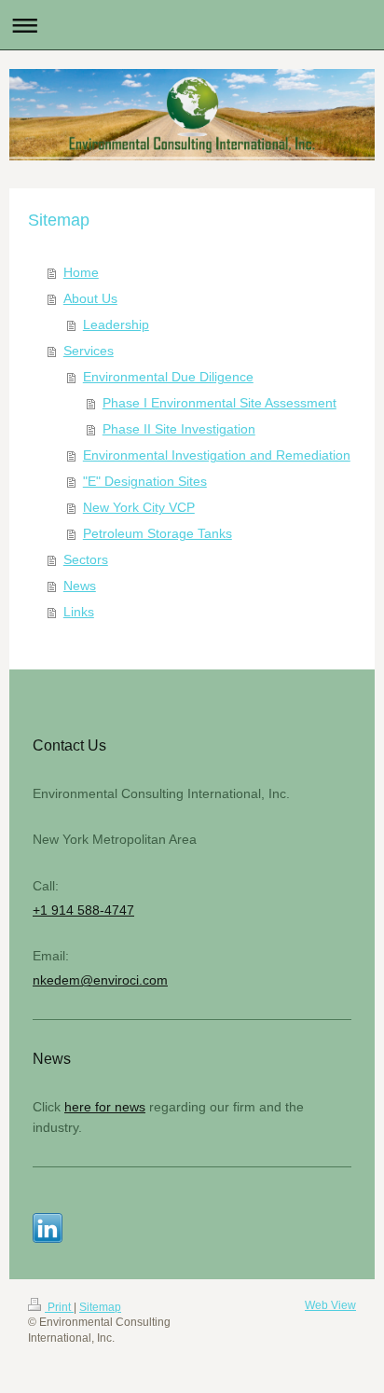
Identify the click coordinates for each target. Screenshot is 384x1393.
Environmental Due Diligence (168, 376)
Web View (330, 1305)
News (79, 585)
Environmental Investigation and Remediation (216, 455)
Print (59, 1307)
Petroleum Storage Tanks (157, 533)
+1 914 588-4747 (83, 910)
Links (78, 611)
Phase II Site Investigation (179, 428)
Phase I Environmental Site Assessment (219, 402)
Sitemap (100, 1307)
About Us (90, 298)
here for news (104, 1106)
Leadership (116, 324)
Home (81, 272)
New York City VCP (139, 507)
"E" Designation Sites (145, 481)
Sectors (85, 559)
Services (88, 350)
